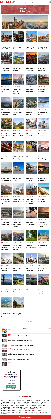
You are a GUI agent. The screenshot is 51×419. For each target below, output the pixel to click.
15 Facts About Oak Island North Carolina (43, 224)
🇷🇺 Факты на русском (17, 412)
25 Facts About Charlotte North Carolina (17, 247)
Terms (19, 402)
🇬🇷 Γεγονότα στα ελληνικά (31, 407)
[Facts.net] (7, 1)
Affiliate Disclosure (5, 402)
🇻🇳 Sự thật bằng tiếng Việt (31, 412)
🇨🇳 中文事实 (4, 413)
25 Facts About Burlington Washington (17, 91)
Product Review (30, 400)
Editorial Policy (11, 400)
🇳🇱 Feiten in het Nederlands (24, 410)
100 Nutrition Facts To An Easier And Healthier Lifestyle (21, 345)
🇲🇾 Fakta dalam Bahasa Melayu (8, 410)
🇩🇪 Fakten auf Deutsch (6, 403)
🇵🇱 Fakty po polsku (36, 410)
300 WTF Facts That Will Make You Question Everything (21, 354)
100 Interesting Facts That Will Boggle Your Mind (19, 335)
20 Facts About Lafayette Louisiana (42, 292)
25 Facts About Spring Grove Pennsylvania (30, 201)
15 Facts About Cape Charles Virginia (17, 224)
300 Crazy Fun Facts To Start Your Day (17, 331)
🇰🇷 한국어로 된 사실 (33, 408)
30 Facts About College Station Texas (5, 135)
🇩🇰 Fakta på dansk (20, 405)
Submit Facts (35, 402)
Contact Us (38, 400)
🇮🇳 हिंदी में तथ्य (42, 407)
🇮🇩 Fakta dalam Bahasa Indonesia (8, 408)
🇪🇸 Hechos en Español (30, 403)
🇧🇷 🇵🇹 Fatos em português (7, 405)
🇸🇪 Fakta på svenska (31, 405)
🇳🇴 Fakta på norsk (42, 405)
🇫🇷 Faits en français (18, 403)
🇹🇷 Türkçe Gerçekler (44, 412)
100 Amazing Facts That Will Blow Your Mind (18, 349)
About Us (3, 400)
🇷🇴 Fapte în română (5, 412)
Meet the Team (20, 400)
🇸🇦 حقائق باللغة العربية (17, 407)
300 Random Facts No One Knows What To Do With (20, 340)
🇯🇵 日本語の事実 (22, 408)
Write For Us (47, 400)
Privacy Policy (26, 402)
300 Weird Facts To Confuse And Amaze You (18, 359)
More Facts (43, 402)
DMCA (13, 402)
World (25, 8)
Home (21, 8)
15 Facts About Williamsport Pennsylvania (5, 247)
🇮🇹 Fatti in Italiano (42, 403)
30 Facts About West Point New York (5, 201)
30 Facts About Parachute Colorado (5, 315)
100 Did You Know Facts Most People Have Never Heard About (22, 364)
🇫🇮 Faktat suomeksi (5, 407)
